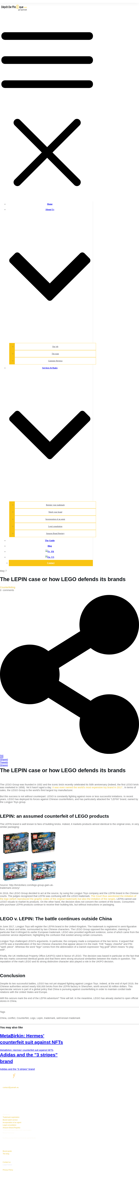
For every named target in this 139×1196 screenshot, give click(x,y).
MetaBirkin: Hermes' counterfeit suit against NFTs (26, 1050)
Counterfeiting (7, 587)
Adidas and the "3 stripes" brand (17, 1069)
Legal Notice (7, 1165)
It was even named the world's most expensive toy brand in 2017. (87, 787)
